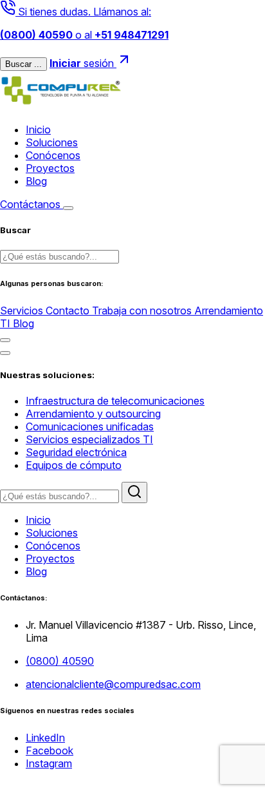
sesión (83, 63)
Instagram (49, 763)
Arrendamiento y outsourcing (93, 413)
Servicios (23, 310)
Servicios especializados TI (89, 439)
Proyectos (50, 168)
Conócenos (53, 155)
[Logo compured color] (61, 106)
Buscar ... (23, 64)
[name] (68, 208)
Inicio (38, 129)
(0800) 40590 (60, 660)
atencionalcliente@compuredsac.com (113, 684)
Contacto (69, 310)
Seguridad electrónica (76, 452)
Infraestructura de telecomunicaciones (115, 400)
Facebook (49, 750)
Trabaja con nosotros (143, 310)
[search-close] (5, 340)
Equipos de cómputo (74, 465)
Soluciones (52, 142)
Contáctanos (31, 204)
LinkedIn (45, 737)
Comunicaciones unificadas (90, 426)
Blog (36, 181)
